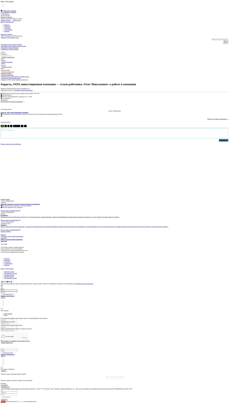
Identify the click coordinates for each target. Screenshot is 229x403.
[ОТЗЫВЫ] (8, 12)
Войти (3, 1)
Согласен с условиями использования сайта (16, 341)
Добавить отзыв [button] (5, 20)
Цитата (17, 126)
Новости (7, 25)
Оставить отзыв (9, 275)
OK (2, 285)
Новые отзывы (5, 199)
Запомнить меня (8, 294)
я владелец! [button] (4, 100)
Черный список (9, 276)
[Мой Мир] (8, 282)
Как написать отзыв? (10, 273)
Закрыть (3, 371)
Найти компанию (7, 62)
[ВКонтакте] (2, 282)
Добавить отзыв (7, 67)
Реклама (6, 31)
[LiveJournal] (9, 282)
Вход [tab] (5, 315)
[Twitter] (4, 282)
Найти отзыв (16, 20)
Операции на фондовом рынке (23, 90)
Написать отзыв (9, 272)
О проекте (7, 28)
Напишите (21, 401)
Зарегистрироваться (8, 72)
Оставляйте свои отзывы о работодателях (13, 46)
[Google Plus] (11, 282)
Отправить (223, 140)
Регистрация (9, 1)
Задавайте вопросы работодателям (11, 44)
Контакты (7, 26)
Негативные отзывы (10, 278)
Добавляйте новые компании (10, 48)
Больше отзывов (6, 231)
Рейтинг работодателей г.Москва (11, 144)
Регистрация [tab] (8, 313)
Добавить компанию (8, 57)
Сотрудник (4, 385)
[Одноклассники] (6, 282)
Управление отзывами (9, 11)
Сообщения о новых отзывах (9, 49)
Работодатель (5, 387)
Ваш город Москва (6, 17)
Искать (226, 43)
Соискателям (8, 29)
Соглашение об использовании (83, 283)
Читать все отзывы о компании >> (217, 119)
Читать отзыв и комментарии (10, 210)
